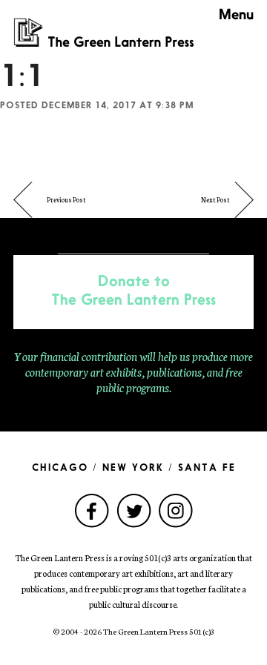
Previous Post (66, 199)
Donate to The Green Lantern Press (133, 291)
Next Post (215, 199)
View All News (133, 238)
